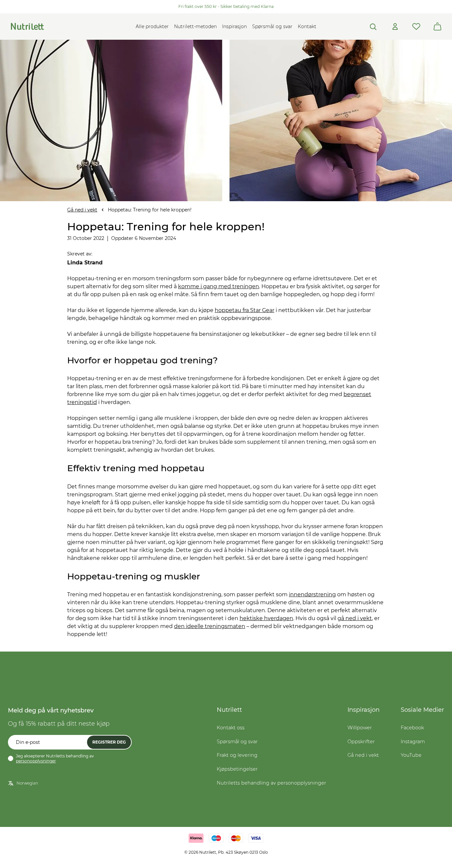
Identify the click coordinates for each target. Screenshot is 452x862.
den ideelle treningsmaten (209, 626)
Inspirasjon (234, 26)
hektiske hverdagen (266, 618)
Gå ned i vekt (82, 210)
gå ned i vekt (355, 618)
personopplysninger (36, 760)
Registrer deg (109, 742)
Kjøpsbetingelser (237, 769)
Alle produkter (152, 26)
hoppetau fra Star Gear (244, 310)
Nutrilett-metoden (195, 26)
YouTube (411, 755)
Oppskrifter (361, 742)
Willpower (359, 728)
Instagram (413, 742)
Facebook (412, 728)
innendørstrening (312, 594)
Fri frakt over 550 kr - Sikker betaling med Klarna (226, 6)
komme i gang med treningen (218, 286)
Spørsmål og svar (272, 26)
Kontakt (307, 26)
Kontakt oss (231, 728)
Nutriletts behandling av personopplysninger (271, 783)
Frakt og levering (237, 755)
